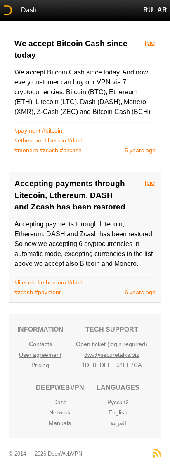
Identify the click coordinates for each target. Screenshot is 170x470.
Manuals (60, 423)
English (118, 412)
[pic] (150, 43)
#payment (27, 130)
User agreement (40, 354)
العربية (118, 423)
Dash (29, 10)
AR (162, 10)
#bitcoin (52, 130)
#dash (76, 140)
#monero (26, 150)
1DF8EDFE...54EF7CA (112, 365)
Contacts (40, 344)
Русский (118, 402)
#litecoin (55, 140)
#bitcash (71, 150)
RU (148, 10)
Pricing (40, 365)
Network (60, 412)
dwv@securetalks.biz (111, 354)
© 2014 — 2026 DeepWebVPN (45, 454)
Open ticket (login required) (111, 344)
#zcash (49, 150)
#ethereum (28, 140)
